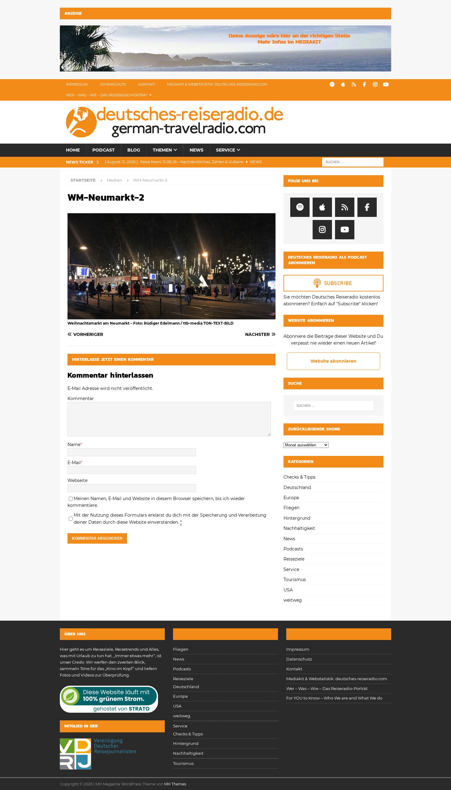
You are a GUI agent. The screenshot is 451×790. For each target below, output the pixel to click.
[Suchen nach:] (353, 161)
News (196, 150)
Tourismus (294, 579)
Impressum (77, 84)
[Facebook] (364, 84)
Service (225, 150)
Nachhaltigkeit (299, 528)
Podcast (103, 150)
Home (73, 150)
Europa (291, 497)
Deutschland (297, 487)
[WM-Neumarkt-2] (171, 316)
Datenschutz (113, 84)
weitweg (292, 600)
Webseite (77, 480)
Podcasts (293, 549)
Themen (162, 150)
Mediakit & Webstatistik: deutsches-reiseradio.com (217, 84)
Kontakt (146, 84)
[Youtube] (385, 84)
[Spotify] (332, 84)
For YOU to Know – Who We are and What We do (334, 698)
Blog (133, 150)
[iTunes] (342, 84)
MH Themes (175, 784)
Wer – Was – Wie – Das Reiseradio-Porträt (106, 95)
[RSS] (353, 84)
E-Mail (74, 462)
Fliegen (291, 508)
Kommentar (80, 398)
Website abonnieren (333, 361)
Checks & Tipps (299, 477)
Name (73, 444)
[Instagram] (375, 84)
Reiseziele (293, 559)
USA (288, 590)
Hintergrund (296, 518)
